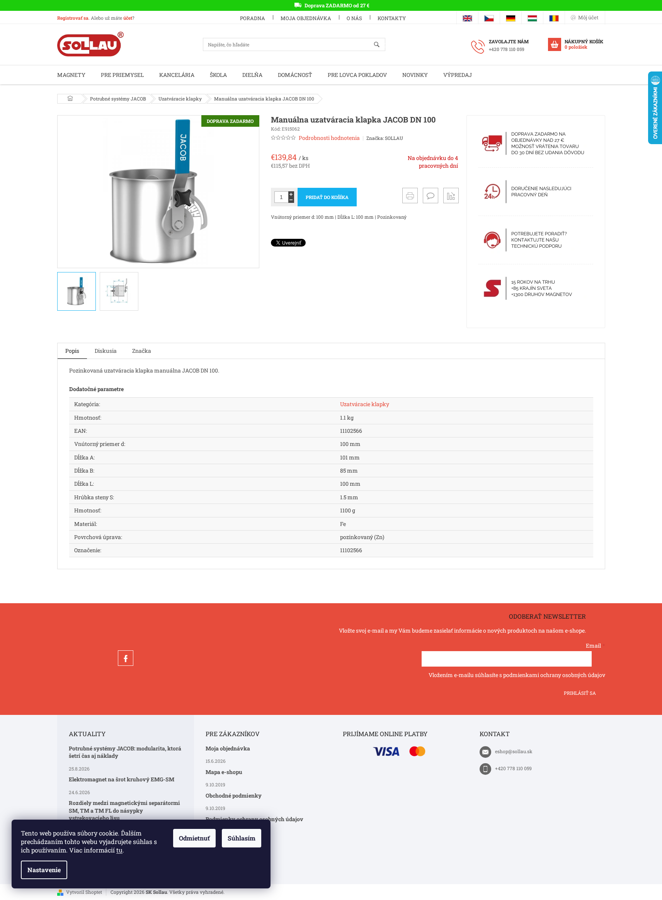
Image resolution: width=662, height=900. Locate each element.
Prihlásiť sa (580, 693)
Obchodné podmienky (234, 795)
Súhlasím (241, 838)
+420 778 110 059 (513, 768)
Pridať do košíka (327, 197)
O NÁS (354, 18)
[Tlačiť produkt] (410, 195)
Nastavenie (44, 870)
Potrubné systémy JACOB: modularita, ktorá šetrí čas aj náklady (125, 752)
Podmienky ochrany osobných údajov (254, 819)
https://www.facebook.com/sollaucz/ (125, 658)
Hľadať (380, 45)
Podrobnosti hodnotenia (329, 137)
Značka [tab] (141, 350)
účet (127, 18)
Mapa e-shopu (224, 772)
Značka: (384, 138)
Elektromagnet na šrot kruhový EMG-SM (121, 779)
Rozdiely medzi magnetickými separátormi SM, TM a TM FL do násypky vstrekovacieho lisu (124, 810)
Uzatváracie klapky (364, 404)
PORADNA (252, 18)
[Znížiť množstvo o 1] (291, 200)
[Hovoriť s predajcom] (430, 195)
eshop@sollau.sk (514, 751)
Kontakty (392, 18)
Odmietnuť (194, 838)
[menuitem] (71, 74)
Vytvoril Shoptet (84, 892)
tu (119, 850)
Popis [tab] (72, 350)
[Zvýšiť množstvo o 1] (291, 194)
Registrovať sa (72, 18)
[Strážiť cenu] (451, 195)
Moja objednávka (306, 18)
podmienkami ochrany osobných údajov (554, 675)
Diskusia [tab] (106, 350)
